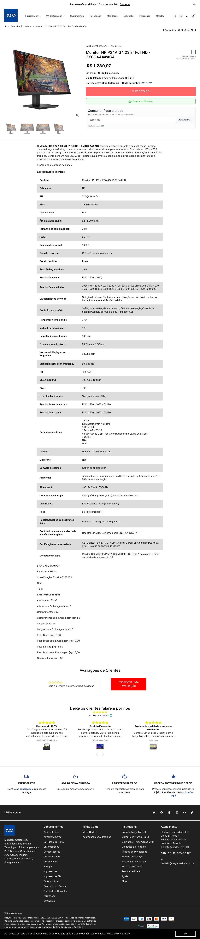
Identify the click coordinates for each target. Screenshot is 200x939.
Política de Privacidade (134, 851)
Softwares (49, 900)
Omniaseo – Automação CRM (138, 841)
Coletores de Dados (54, 886)
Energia (47, 866)
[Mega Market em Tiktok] (192, 812)
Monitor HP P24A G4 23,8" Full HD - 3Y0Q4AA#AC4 (61, 26)
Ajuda (125, 876)
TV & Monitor (50, 881)
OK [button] (185, 934)
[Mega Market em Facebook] (161, 812)
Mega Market (34, 918)
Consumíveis (50, 861)
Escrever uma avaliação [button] (129, 684)
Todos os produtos (13, 913)
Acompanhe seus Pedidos (97, 836)
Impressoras (50, 871)
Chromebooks (51, 846)
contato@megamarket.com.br (177, 861)
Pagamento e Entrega (134, 861)
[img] (100, 712)
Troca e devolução (132, 866)
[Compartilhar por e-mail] (195, 30)
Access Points (51, 832)
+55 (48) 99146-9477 (178, 853)
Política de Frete (131, 871)
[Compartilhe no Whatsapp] (188, 30)
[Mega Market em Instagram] (176, 812)
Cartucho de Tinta (53, 841)
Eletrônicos (114, 46)
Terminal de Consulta (55, 891)
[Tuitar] (182, 30)
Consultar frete (185, 120)
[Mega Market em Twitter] (154, 812)
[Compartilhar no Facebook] (179, 30)
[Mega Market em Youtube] (184, 812)
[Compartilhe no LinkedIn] (192, 30)
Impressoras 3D (52, 876)
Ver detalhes (146, 82)
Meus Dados (89, 832)
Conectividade (51, 856)
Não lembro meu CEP (96, 126)
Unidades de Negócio (134, 846)
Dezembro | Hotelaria (21, 26)
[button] (98, 754)
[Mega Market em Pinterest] (169, 812)
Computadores (51, 851)
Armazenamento (52, 836)
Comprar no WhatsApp (143, 101)
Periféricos (49, 895)
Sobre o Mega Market (134, 832)
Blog (124, 881)
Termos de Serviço (132, 856)
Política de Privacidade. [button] (118, 933)
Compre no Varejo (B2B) (135, 836)
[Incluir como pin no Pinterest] (185, 30)
